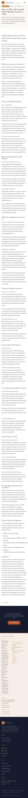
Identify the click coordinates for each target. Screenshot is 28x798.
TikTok (13, 663)
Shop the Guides (14, 622)
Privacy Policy (5, 763)
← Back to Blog (5, 602)
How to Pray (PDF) (6, 738)
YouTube (14, 657)
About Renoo (15, 652)
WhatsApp (4, 705)
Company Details (5, 771)
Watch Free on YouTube (14, 627)
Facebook (14, 659)
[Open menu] (24, 2)
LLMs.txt (4, 773)
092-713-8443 (5, 703)
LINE (7, 705)
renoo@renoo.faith (6, 707)
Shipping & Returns (6, 768)
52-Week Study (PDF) (6, 741)
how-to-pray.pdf (6, 711)
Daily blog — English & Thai (18, 650)
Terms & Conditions (6, 766)
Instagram (14, 661)
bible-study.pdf (6, 713)
